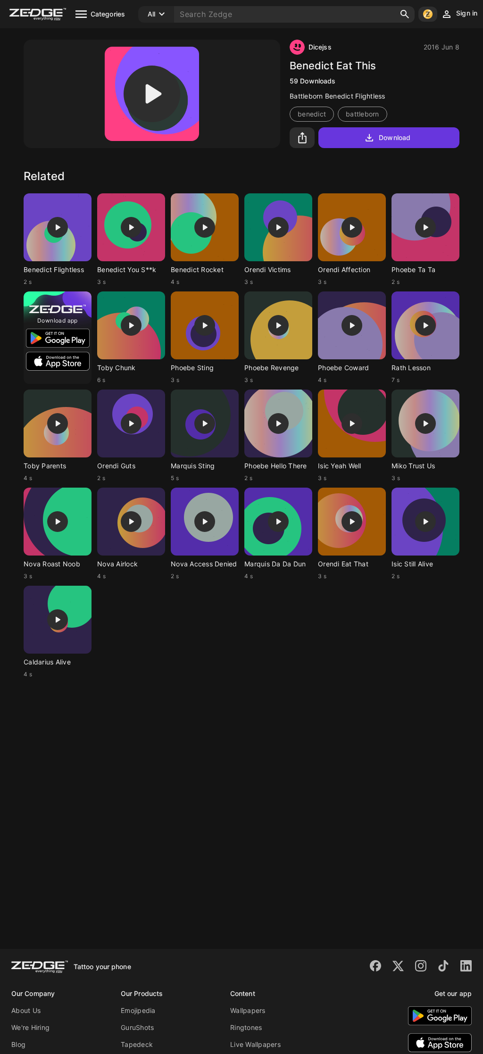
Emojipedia (138, 1010)
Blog (18, 1044)
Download (394, 137)
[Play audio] (152, 94)
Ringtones (246, 1027)
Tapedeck (137, 1044)
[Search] (404, 14)
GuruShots (137, 1027)
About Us (26, 1010)
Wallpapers (248, 1010)
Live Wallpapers (255, 1044)
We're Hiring (30, 1027)
